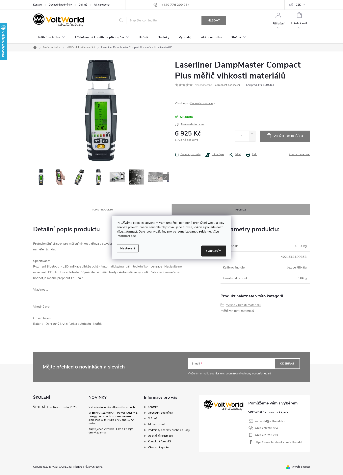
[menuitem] (51, 37)
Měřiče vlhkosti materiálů (243, 305)
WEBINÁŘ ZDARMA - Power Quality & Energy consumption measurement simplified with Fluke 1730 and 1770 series (113, 418)
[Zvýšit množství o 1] (252, 133)
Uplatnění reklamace (160, 436)
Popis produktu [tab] (102, 209)
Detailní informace (201, 103)
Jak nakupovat (102, 5)
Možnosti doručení (192, 124)
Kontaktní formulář (159, 441)
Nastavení (127, 248)
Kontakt (37, 5)
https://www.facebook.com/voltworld (278, 442)
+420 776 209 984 (266, 428)
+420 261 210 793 (266, 435)
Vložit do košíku (288, 136)
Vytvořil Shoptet (300, 467)
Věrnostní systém (159, 447)
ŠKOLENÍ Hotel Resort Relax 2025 (54, 407)
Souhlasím (213, 251)
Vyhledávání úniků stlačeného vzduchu (112, 407)
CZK (298, 5)
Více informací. (127, 231)
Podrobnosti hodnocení (227, 85)
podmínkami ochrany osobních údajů (248, 373)
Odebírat (287, 363)
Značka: (299, 154)
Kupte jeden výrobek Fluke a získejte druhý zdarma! (111, 430)
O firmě (83, 5)
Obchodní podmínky (60, 5)
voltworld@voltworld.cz (270, 421)
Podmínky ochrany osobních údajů (169, 430)
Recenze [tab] (240, 209)
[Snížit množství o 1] (252, 139)
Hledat (213, 20)
